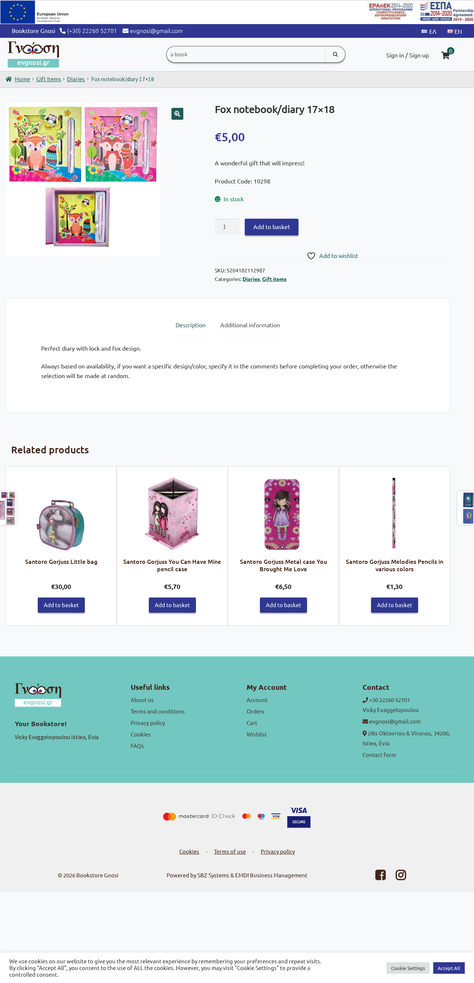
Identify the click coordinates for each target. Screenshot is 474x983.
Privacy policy (148, 722)
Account (257, 699)
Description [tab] (191, 324)
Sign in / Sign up (407, 55)
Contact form (379, 754)
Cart (252, 722)
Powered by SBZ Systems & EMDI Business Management (237, 874)
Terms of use (230, 851)
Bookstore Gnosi (97, 874)
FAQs (137, 745)
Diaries (76, 78)
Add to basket (271, 226)
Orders (255, 711)
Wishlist (257, 734)
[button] (177, 114)
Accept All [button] (449, 968)
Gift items (48, 78)
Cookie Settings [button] (408, 968)
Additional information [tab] (250, 324)
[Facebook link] (375, 876)
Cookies (141, 734)
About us (142, 699)
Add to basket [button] (61, 604)
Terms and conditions (158, 711)
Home (22, 78)
